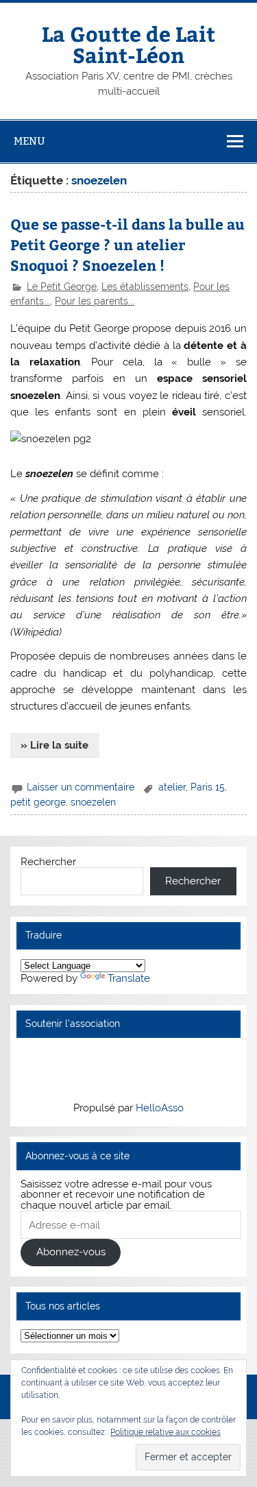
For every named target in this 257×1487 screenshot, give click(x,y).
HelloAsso (160, 1108)
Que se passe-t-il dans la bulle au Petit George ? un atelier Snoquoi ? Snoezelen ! (127, 244)
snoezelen (93, 802)
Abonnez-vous (71, 1252)
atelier (172, 787)
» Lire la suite (54, 745)
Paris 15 (208, 787)
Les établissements (144, 286)
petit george (38, 802)
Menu (29, 140)
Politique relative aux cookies (165, 1432)
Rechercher (48, 862)
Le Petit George (62, 286)
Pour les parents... (94, 300)
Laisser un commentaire (80, 787)
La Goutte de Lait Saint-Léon (128, 43)
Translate (129, 978)
